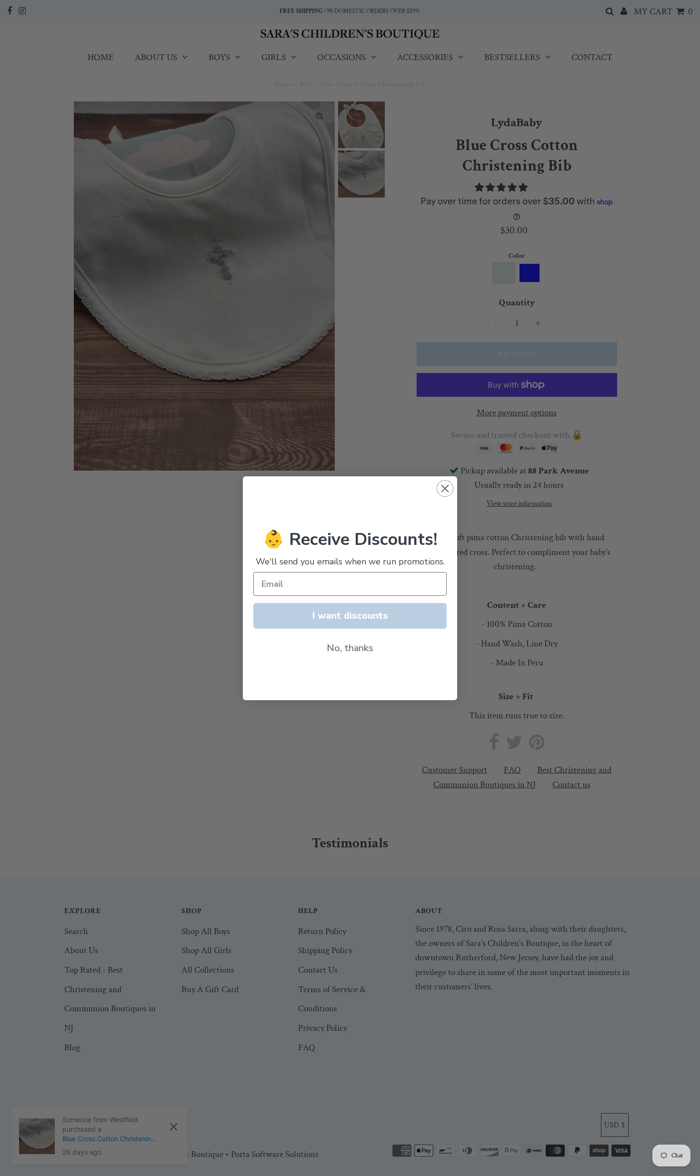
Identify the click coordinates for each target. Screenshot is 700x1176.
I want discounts (350, 615)
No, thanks (350, 648)
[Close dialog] (445, 488)
